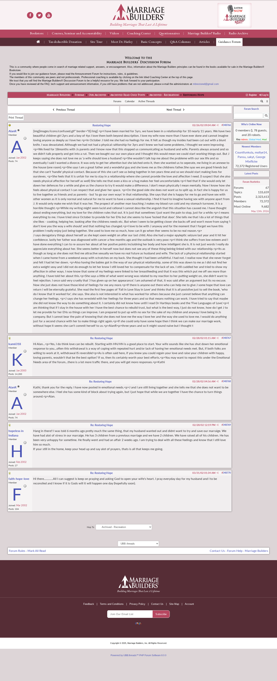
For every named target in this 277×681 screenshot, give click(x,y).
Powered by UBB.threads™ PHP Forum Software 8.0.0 (138, 655)
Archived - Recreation (164, 95)
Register (252, 95)
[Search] (261, 101)
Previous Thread (65, 109)
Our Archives (97, 95)
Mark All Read (37, 550)
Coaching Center (139, 33)
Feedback (88, 604)
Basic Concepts (151, 42)
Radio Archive (238, 33)
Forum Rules (17, 550)
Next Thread (174, 109)
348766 (227, 125)
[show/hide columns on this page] (267, 101)
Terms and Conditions (112, 604)
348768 (227, 381)
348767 (227, 338)
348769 (227, 424)
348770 (227, 472)
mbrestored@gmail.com (206, 84)
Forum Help (235, 550)
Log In (265, 95)
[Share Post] (217, 125)
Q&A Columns (180, 42)
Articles (204, 42)
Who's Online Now (251, 124)
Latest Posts (251, 173)
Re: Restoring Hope (101, 338)
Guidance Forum (229, 42)
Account (189, 604)
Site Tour (96, 42)
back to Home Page (138, 12)
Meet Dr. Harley (121, 42)
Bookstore (37, 33)
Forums (79, 95)
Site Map (174, 604)
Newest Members (251, 146)
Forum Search (251, 108)
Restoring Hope (102, 125)
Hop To (90, 527)
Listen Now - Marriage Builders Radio (234, 15)
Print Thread (16, 117)
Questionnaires (169, 33)
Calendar (130, 101)
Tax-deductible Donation (65, 42)
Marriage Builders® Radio (204, 33)
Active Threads (146, 101)
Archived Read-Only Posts (127, 95)
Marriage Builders (58, 95)
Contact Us (217, 550)
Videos (114, 33)
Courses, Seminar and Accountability (77, 33)
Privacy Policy (137, 604)
